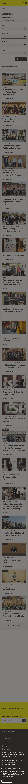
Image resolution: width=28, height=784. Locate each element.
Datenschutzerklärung (8, 764)
